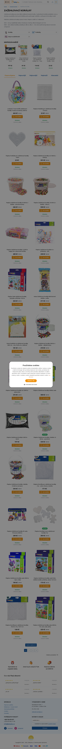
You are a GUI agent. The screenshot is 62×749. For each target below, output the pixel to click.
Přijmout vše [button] (31, 380)
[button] (31, 384)
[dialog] (31, 374)
